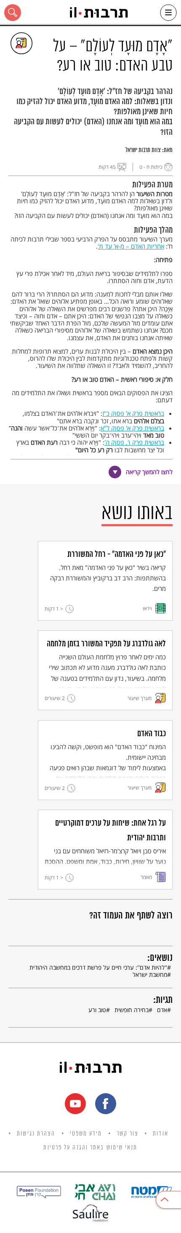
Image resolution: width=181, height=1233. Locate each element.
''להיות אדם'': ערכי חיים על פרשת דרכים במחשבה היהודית (98, 967)
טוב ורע (97, 1010)
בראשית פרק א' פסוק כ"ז (133, 413)
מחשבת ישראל (150, 975)
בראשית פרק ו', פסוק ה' (134, 442)
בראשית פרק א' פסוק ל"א (132, 428)
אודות (160, 1134)
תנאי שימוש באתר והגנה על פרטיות (90, 1147)
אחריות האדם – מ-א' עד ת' (131, 246)
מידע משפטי (86, 1134)
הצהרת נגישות (36, 1134)
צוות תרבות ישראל (143, 150)
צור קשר (128, 1134)
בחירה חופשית (131, 1010)
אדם (162, 1010)
